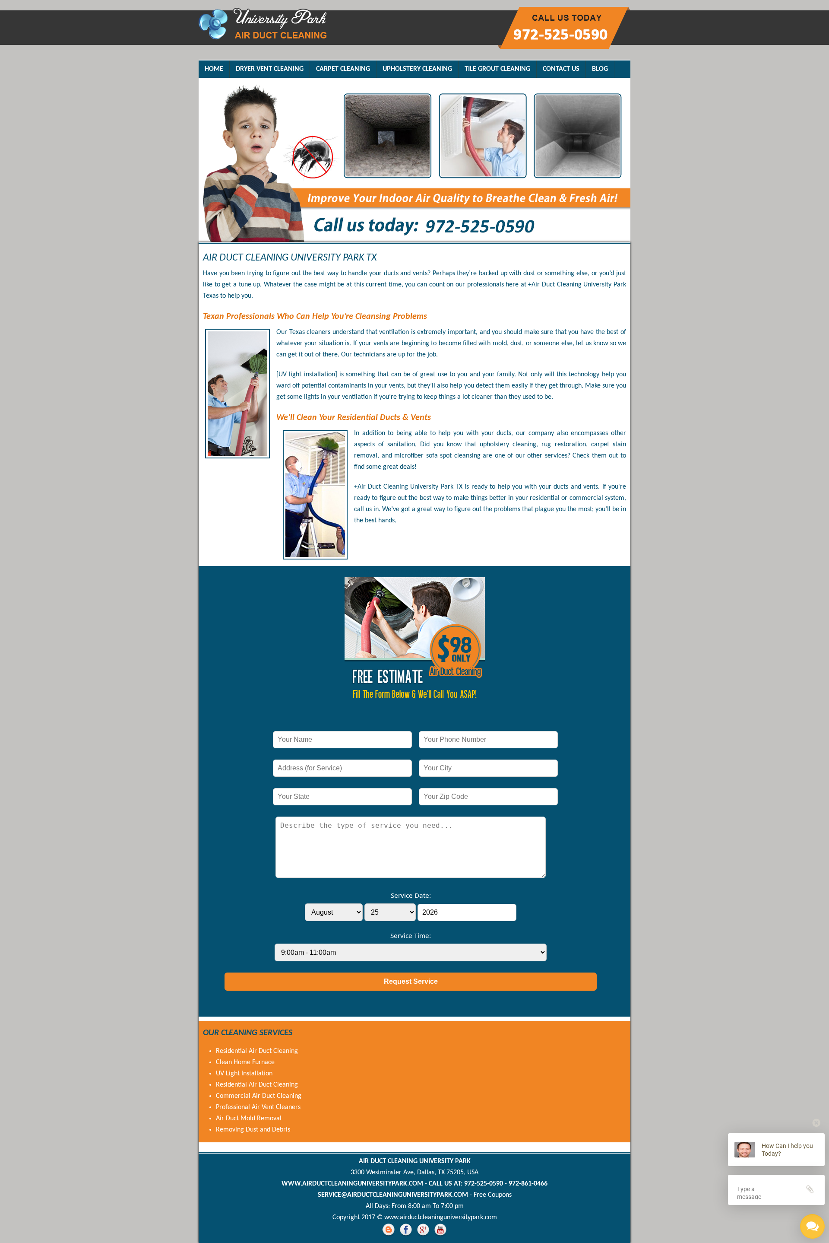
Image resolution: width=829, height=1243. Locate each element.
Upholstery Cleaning (417, 69)
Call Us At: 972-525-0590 (466, 1183)
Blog (600, 69)
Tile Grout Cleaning (497, 69)
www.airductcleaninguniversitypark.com (352, 1183)
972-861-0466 (528, 1183)
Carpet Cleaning (343, 69)
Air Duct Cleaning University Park (415, 1161)
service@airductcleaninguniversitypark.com (393, 1195)
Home (214, 69)
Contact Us (561, 69)
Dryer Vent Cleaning (270, 69)
